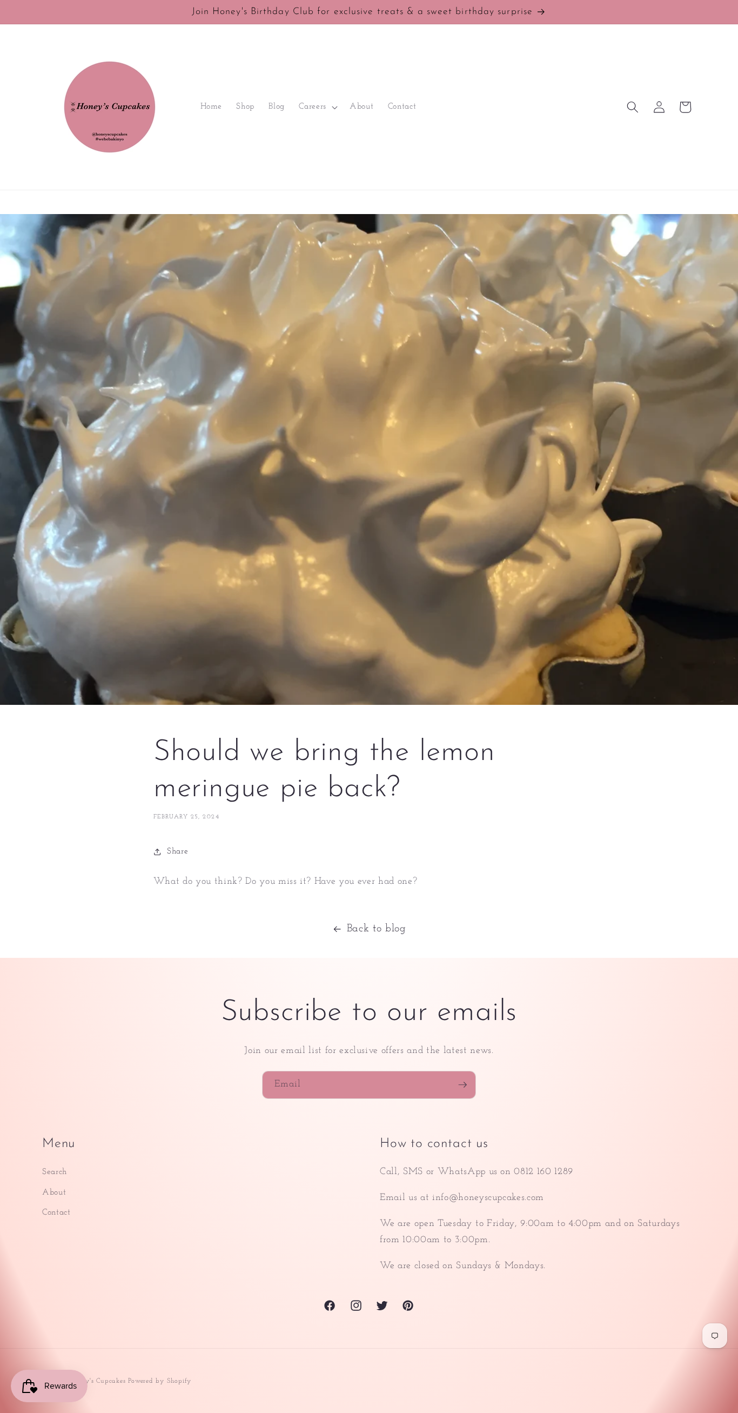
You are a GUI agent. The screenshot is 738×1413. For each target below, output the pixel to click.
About (54, 1192)
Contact (56, 1212)
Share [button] (177, 851)
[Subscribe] (462, 1085)
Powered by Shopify (159, 1381)
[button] (317, 107)
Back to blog (376, 928)
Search (54, 1172)
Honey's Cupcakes (97, 1381)
